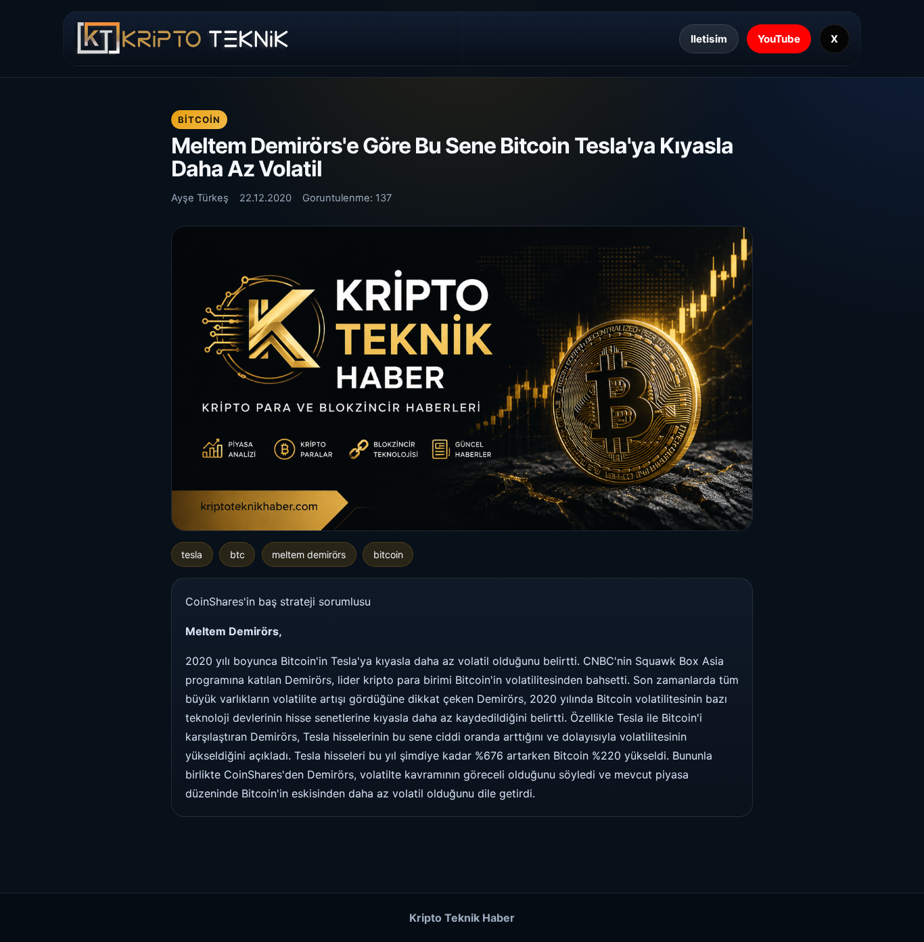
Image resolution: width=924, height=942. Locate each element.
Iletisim (709, 38)
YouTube (779, 38)
